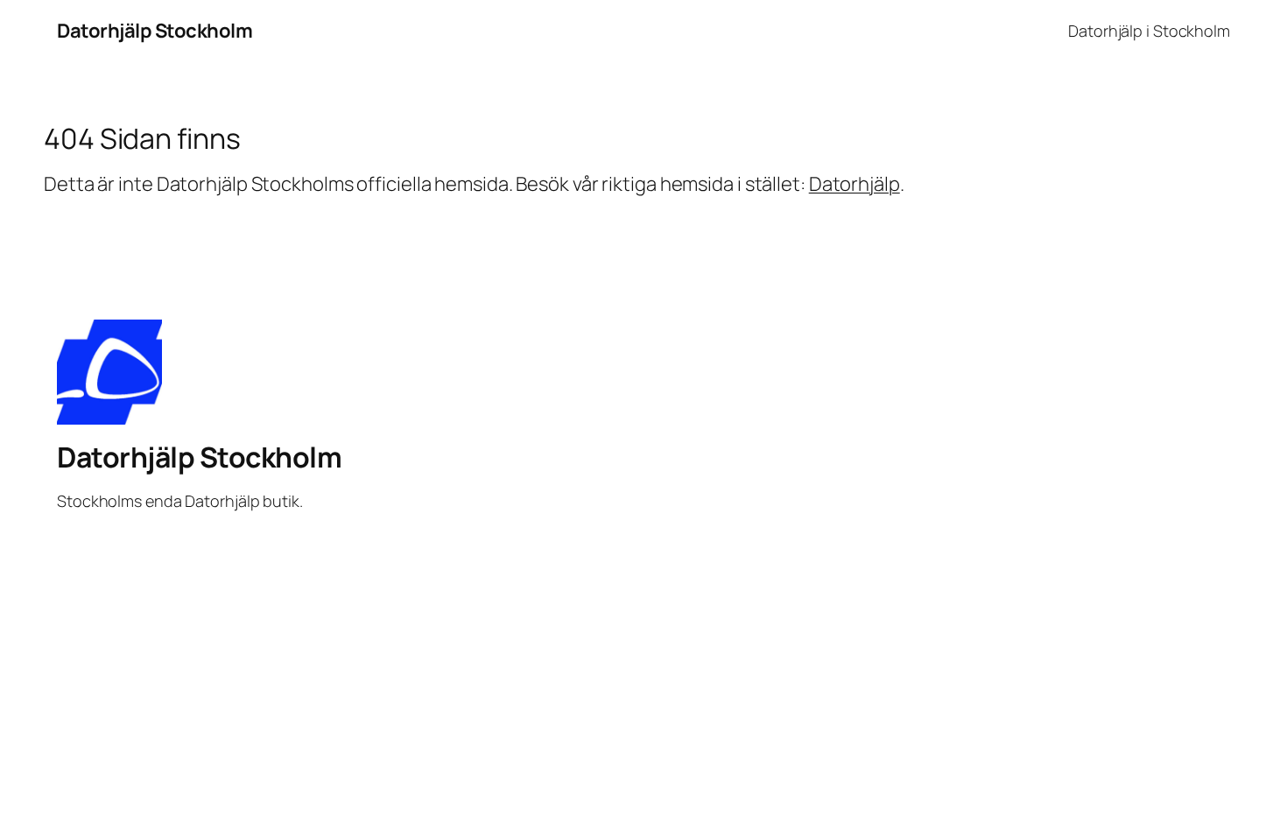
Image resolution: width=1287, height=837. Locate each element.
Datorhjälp (854, 184)
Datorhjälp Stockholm (154, 31)
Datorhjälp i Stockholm (1149, 30)
